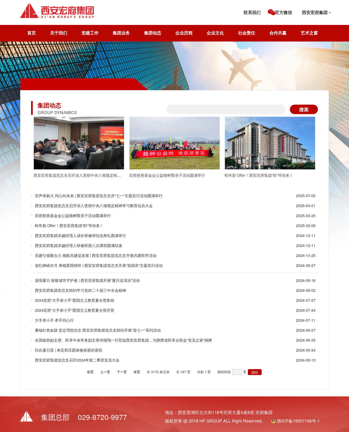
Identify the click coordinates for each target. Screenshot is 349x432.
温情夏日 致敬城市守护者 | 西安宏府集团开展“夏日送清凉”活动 (87, 280)
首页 (31, 33)
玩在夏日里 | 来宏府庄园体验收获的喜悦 (68, 350)
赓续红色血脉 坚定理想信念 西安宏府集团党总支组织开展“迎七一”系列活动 (98, 330)
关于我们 (58, 33)
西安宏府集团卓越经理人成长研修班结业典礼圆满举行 (80, 235)
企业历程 (184, 33)
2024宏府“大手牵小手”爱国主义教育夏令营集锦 (74, 300)
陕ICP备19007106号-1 (298, 421)
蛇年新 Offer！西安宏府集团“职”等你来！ (69, 225)
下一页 (122, 371)
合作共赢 (278, 33)
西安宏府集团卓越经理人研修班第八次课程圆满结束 (78, 245)
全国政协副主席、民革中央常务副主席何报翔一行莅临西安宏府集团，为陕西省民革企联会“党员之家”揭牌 (123, 340)
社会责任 (246, 33)
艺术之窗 (309, 33)
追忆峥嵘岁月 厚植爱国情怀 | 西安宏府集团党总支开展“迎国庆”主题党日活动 (99, 265)
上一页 (105, 371)
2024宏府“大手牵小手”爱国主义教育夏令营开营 (74, 310)
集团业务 (121, 33)
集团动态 (152, 33)
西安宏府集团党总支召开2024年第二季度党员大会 (77, 360)
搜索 (304, 109)
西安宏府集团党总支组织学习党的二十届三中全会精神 (80, 290)
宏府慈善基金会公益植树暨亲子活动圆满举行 (73, 215)
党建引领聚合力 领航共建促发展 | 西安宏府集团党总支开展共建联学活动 (95, 255)
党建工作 (90, 33)
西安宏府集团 (315, 12)
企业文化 (215, 33)
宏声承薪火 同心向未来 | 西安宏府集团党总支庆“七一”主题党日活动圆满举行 (99, 195)
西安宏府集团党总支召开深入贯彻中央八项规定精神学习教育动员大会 (94, 205)
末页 (136, 371)
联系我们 (252, 12)
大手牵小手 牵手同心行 (54, 320)
